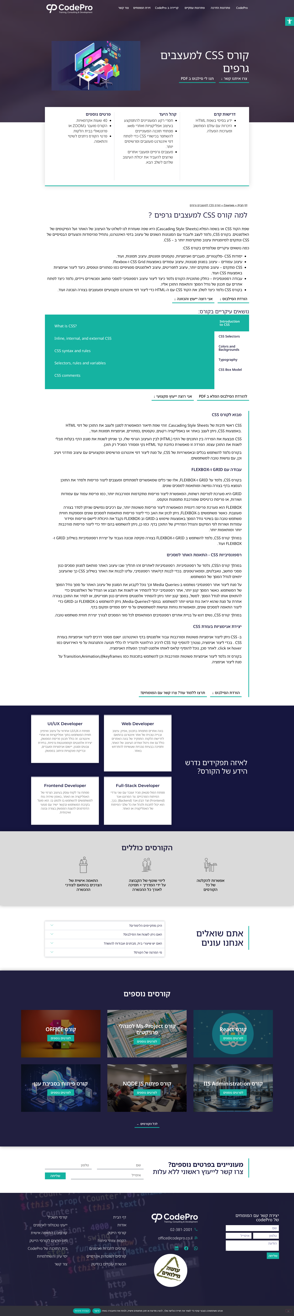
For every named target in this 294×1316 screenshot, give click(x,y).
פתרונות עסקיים (195, 8)
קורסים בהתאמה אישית (49, 1232)
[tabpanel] (129, 352)
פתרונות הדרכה (220, 8)
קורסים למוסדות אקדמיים (106, 1256)
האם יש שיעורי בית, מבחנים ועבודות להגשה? (133, 943)
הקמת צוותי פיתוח (112, 1240)
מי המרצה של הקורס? (148, 952)
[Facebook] (186, 1248)
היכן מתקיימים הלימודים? (145, 925)
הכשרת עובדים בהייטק (108, 1263)
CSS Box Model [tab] (230, 369)
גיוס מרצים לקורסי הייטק (48, 1240)
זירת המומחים (142, 8)
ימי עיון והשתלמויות (52, 1256)
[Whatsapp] (196, 1248)
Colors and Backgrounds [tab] (229, 348)
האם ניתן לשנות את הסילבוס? (142, 934)
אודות (121, 1224)
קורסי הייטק (117, 1232)
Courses (229, 205)
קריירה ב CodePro (166, 8)
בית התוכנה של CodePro (47, 1248)
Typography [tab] (228, 359)
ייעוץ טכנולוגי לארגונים (50, 1224)
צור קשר (123, 8)
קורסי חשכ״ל (57, 1217)
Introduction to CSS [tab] (230, 323)
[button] (289, 21)
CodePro (242, 8)
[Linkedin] (176, 1248)
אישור (96, 1310)
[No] (288, 1310)
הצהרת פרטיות (82, 1310)
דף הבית (242, 205)
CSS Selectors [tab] (229, 336)
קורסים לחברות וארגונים (107, 1248)
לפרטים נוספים (233, 1038)
